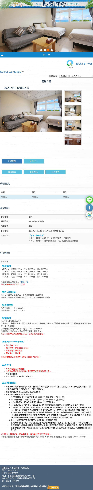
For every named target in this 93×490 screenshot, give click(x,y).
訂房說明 (55, 172)
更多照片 (34, 161)
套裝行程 (24, 282)
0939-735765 (13, 470)
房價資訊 (12, 172)
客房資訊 (34, 172)
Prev (3, 123)
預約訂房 (12, 161)
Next (59, 123)
